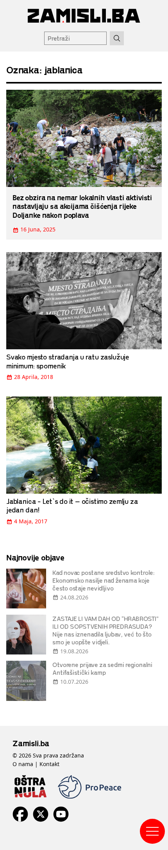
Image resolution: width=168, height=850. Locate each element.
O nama (23, 764)
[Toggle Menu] (152, 831)
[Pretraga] (117, 38)
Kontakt (49, 764)
